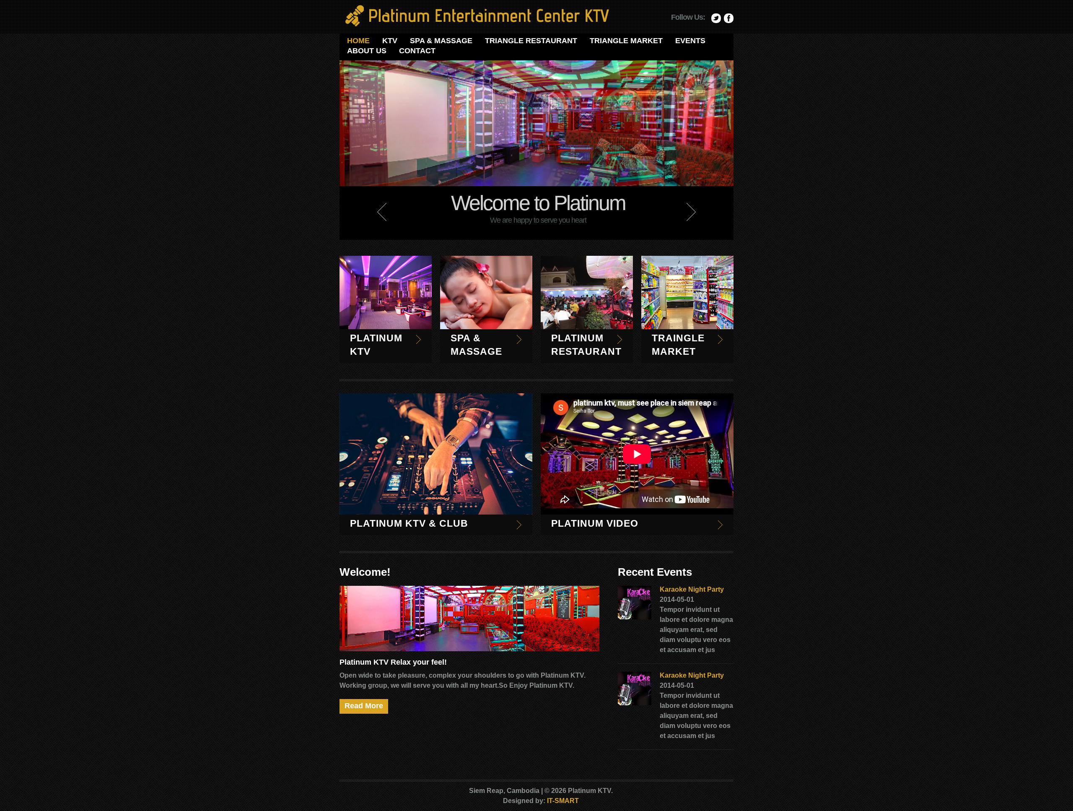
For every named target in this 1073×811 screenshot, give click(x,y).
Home (358, 40)
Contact (417, 51)
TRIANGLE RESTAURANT (531, 40)
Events (690, 40)
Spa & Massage (441, 40)
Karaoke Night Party (692, 589)
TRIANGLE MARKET (626, 40)
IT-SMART (563, 800)
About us (366, 51)
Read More (364, 706)
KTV (389, 40)
